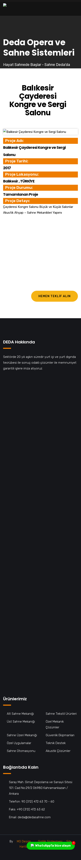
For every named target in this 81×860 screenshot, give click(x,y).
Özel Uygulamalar (19, 743)
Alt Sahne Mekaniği (20, 714)
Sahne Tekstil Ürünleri (61, 714)
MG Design (24, 841)
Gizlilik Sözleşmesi (50, 841)
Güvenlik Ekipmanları (60, 735)
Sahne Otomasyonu (21, 751)
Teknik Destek (56, 743)
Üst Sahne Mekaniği (21, 721)
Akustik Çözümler (58, 751)
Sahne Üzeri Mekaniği (22, 735)
